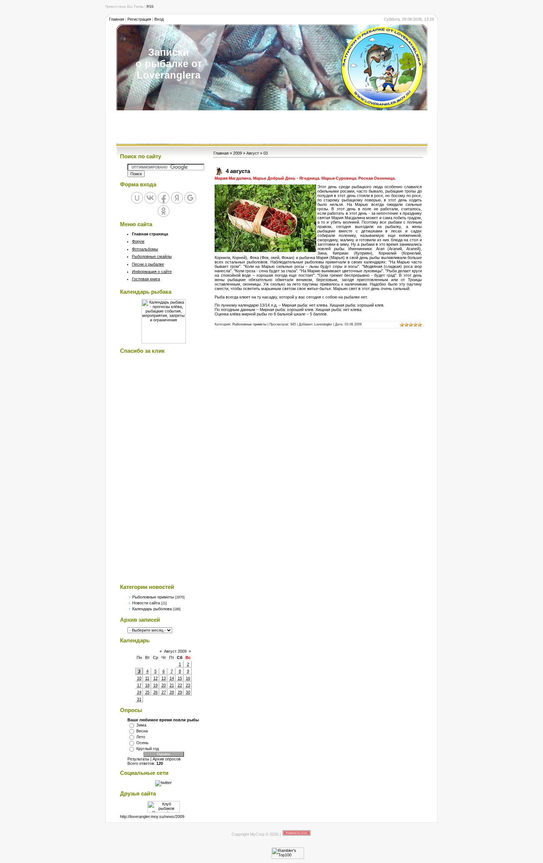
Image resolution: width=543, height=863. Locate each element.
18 (147, 685)
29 (180, 692)
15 (180, 678)
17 (139, 685)
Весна (142, 731)
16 (188, 678)
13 (163, 678)
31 (139, 699)
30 (188, 692)
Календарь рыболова (152, 609)
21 (172, 685)
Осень (142, 743)
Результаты (138, 759)
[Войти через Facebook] (164, 198)
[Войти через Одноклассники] (164, 211)
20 (163, 685)
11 (147, 678)
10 (139, 678)
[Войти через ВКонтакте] (150, 198)
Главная (116, 19)
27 (163, 692)
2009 (237, 153)
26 (155, 692)
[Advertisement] (271, 127)
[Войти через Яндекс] (177, 198)
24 (139, 692)
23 (188, 685)
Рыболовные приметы (153, 597)
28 (172, 692)
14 (172, 678)
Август (252, 153)
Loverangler (323, 324)
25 (147, 692)
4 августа (238, 171)
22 (180, 685)
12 (155, 678)
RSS (150, 6)
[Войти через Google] (190, 198)
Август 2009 (175, 651)
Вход (159, 19)
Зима (141, 725)
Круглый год (147, 748)
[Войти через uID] (137, 198)
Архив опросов (167, 759)
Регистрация (139, 19)
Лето (140, 737)
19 (155, 685)
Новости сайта (146, 603)
